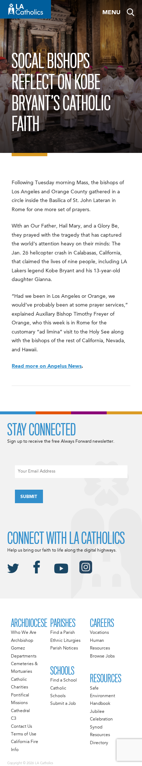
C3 (13, 718)
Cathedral (20, 711)
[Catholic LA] (25, 9)
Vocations (99, 633)
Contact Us (21, 726)
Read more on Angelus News (47, 366)
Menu (111, 13)
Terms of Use (23, 734)
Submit (28, 497)
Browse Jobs (102, 656)
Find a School (63, 680)
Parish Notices (64, 648)
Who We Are (23, 633)
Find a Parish (62, 633)
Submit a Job (63, 704)
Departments (23, 656)
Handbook (100, 704)
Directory (99, 743)
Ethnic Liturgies (65, 641)
